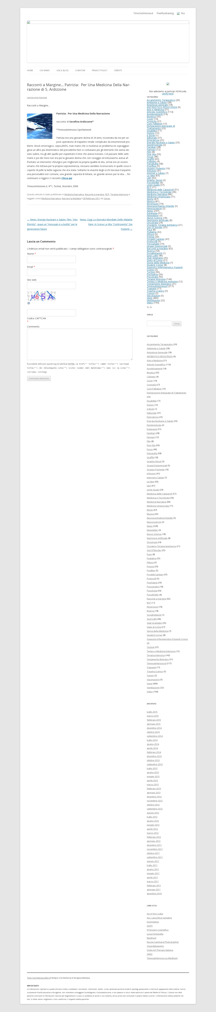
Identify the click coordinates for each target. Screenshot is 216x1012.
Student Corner (155, 265)
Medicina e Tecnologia (159, 192)
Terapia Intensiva (119, 194)
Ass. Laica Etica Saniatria (159, 917)
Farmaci (151, 149)
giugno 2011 (153, 869)
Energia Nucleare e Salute (161, 142)
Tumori (151, 293)
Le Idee (151, 175)
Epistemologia (154, 144)
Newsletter (153, 215)
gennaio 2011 (153, 889)
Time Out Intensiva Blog (38, 977)
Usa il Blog (63, 70)
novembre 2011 (155, 849)
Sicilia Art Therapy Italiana (160, 950)
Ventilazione (153, 300)
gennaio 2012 (153, 841)
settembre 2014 (155, 736)
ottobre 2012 (153, 804)
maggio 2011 (153, 873)
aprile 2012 (152, 828)
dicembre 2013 (154, 756)
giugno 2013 (153, 772)
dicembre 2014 (154, 727)
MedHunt (151, 937)
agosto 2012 (153, 812)
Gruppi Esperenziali (157, 246)
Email (31, 266)
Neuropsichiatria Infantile (160, 206)
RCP (107, 194)
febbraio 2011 (154, 885)
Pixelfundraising (165, 13)
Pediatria (151, 232)
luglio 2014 (152, 740)
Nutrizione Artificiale (158, 220)
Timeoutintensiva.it (157, 286)
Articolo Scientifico (157, 111)
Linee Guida (153, 184)
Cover (150, 118)
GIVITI (150, 925)
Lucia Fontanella (155, 933)
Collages (151, 161)
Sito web (31, 279)
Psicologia (152, 276)
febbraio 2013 (154, 788)
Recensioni (153, 203)
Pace (149, 229)
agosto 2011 (153, 861)
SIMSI (149, 954)
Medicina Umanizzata (158, 196)
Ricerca (151, 250)
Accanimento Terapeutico (161, 100)
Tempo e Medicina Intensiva (162, 281)
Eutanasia (152, 213)
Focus (150, 156)
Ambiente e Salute (157, 102)
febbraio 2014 (154, 752)
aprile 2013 (152, 780)
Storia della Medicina (158, 262)
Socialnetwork (154, 253)
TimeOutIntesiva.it (143, 13)
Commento (33, 326)
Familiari (151, 147)
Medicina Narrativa (74, 194)
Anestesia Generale (157, 104)
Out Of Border (155, 227)
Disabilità (152, 130)
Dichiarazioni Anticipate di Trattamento (161, 127)
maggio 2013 (153, 776)
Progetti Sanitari (155, 239)
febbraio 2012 (154, 837)
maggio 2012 (153, 824)
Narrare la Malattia (71, 198)
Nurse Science (154, 217)
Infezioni (151, 170)
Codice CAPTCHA (36, 318)
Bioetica (151, 116)
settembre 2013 (155, 764)
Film (149, 151)
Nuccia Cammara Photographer (163, 942)
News (150, 210)
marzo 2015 (153, 715)
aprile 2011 (152, 877)
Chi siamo (45, 70)
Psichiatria (152, 274)
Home (30, 70)
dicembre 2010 (154, 893)
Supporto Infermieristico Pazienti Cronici (165, 268)
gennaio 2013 (153, 792)
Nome (31, 253)
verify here (167, 93)
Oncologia (152, 222)
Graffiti (150, 159)
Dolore (150, 133)
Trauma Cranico (155, 290)
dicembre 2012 (154, 796)
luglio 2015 (152, 711)
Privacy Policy (99, 70)
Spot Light (152, 255)
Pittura (150, 234)
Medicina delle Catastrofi (160, 189)
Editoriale (152, 137)
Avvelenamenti (155, 114)
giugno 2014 (153, 744)
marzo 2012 (153, 832)
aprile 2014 (152, 748)
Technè (151, 272)
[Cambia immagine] (29, 303)
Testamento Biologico (159, 283)
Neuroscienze (154, 208)
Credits (118, 70)
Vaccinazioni (153, 295)
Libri (149, 177)
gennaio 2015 (153, 723)
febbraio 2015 (154, 719)
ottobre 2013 (153, 760)
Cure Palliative (154, 123)
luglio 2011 (152, 865)
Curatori (80, 70)
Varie (149, 298)
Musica (151, 201)
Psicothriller (153, 182)
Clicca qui (66, 178)
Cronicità (151, 121)
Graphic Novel (154, 180)
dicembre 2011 (154, 845)
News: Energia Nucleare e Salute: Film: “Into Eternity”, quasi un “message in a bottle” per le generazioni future (52, 224)
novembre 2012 (155, 800)
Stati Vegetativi (155, 257)
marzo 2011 (153, 881)
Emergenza (153, 140)
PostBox (151, 166)
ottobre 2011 (153, 853)
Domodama (153, 921)
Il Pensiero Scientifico (158, 929)
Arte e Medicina (155, 109)
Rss (182, 13)
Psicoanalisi (153, 243)
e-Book (151, 135)
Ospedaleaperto (155, 946)
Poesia (150, 236)
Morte (150, 199)
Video (150, 302)
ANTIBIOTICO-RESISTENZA (162, 107)
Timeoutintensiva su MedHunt (162, 958)
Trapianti (151, 288)
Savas (107, 198)
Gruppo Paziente (156, 168)
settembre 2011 (155, 857)
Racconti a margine (94, 194)
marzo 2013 (153, 784)
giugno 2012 (153, 820)
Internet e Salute (156, 173)
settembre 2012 (155, 808)
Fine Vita (151, 154)
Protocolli (152, 241)
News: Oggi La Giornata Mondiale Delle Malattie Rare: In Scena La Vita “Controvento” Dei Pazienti (106, 224)
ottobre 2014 (153, 732)
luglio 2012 (152, 816)
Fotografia (152, 163)
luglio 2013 (152, 768)
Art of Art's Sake (155, 913)
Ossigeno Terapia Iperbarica (162, 224)
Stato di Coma (155, 260)
